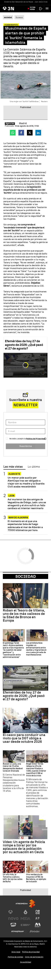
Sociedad (25, 576)
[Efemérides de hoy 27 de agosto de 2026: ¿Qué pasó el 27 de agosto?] (25, 678)
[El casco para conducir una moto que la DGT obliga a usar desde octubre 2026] (25, 720)
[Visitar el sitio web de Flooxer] (35, 931)
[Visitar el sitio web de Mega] (25, 918)
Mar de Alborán (18, 517)
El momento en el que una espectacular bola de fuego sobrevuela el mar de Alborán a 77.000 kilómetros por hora (25, 525)
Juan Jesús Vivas (41, 2)
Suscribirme (25, 446)
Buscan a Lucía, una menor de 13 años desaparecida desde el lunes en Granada (13, 767)
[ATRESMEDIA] (25, 903)
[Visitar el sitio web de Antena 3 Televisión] (13, 912)
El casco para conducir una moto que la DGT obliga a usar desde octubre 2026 (24, 738)
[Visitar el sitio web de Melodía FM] (38, 925)
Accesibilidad (25, 962)
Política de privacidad (31, 952)
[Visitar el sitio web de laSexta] (25, 912)
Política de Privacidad (35, 439)
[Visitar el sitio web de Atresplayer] (19, 931)
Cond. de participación (34, 957)
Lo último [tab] (34, 466)
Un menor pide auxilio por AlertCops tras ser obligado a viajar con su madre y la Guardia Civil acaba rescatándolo (26, 482)
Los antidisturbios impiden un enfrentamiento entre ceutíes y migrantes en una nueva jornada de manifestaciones (36, 649)
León (11, 495)
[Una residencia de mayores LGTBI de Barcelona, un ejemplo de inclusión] (37, 867)
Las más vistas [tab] (13, 466)
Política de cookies (15, 957)
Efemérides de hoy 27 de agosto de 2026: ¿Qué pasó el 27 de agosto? (24, 344)
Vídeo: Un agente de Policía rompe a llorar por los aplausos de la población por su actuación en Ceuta (24, 847)
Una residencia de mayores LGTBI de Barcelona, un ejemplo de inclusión (36, 878)
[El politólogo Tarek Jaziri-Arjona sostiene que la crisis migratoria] (14, 635)
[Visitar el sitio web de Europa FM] (25, 925)
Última (32, 8)
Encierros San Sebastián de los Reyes (18, 2)
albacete (14, 474)
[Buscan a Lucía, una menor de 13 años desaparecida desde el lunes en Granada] (14, 756)
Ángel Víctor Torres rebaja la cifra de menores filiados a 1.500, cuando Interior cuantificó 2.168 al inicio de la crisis (36, 770)
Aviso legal (15, 952)
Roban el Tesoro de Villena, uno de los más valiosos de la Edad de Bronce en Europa (24, 615)
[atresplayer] (40, 8)
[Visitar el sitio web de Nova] (13, 918)
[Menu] (47, 8)
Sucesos (19, 17)
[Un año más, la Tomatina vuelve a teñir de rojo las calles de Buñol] (14, 867)
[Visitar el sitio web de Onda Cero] (13, 925)
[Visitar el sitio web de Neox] (38, 912)
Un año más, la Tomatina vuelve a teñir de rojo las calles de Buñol (12, 878)
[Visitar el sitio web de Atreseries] (38, 918)
